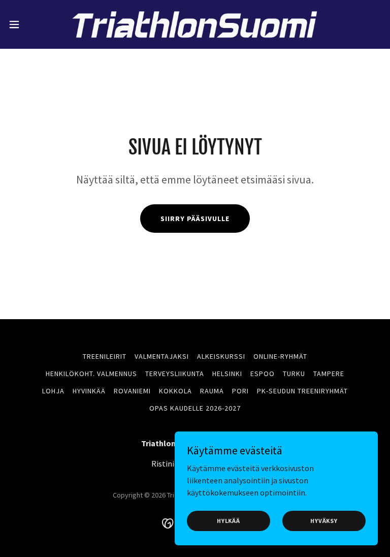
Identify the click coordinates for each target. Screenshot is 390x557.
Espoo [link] (262, 373)
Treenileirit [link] (104, 356)
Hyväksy (324, 520)
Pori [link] (240, 390)
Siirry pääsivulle (195, 218)
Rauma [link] (212, 390)
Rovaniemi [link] (132, 390)
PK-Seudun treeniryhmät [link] (302, 390)
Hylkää (228, 520)
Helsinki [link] (227, 373)
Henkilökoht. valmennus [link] (91, 373)
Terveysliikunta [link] (174, 373)
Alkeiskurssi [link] (221, 356)
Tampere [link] (328, 373)
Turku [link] (294, 373)
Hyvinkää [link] (89, 390)
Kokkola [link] (175, 390)
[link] (195, 24)
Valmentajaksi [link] (162, 356)
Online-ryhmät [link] (280, 356)
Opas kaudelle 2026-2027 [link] (195, 408)
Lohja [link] (53, 390)
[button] (32, 24)
